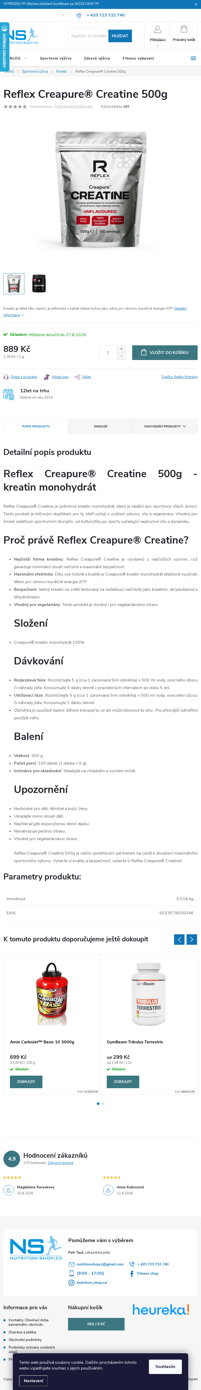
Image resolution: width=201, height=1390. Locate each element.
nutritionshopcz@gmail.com (100, 1264)
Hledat (120, 36)
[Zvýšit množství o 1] (121, 349)
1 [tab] (98, 1103)
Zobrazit (26, 1081)
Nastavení (33, 1381)
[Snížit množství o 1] (121, 356)
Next (192, 939)
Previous (179, 939)
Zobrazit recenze (60, 1163)
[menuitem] (18, 58)
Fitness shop (147, 1273)
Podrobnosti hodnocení (73, 106)
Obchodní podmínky (25, 1339)
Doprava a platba (22, 1332)
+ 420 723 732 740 (153, 1264)
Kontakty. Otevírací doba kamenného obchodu (28, 1322)
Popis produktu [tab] (36, 426)
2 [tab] (103, 1103)
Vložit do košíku (169, 353)
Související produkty (162, 426)
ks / (96, 1324)
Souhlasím (165, 1367)
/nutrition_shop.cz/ (92, 1282)
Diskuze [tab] (100, 426)
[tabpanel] (52, 1024)
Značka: (179, 377)
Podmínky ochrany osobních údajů (32, 1349)
